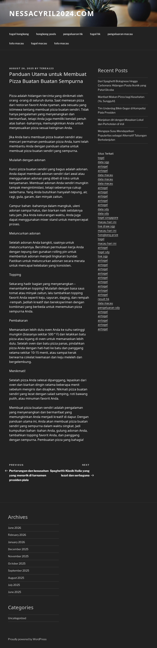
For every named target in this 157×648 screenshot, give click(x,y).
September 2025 (18, 570)
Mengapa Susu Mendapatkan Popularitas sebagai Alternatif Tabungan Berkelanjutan (122, 135)
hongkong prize (108, 235)
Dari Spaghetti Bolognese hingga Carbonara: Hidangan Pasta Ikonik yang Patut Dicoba (122, 85)
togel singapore (108, 217)
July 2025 (14, 584)
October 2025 (16, 563)
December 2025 (18, 549)
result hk (103, 299)
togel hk (95, 34)
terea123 (46, 68)
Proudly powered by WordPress (27, 639)
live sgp (103, 256)
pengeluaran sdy (109, 307)
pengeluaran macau (120, 34)
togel (101, 158)
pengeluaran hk (73, 34)
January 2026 (16, 542)
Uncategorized (17, 618)
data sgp (103, 162)
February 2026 (17, 534)
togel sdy (104, 252)
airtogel (103, 166)
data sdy (103, 209)
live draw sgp (106, 226)
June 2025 (14, 592)
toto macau (16, 43)
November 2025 (18, 556)
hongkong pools (46, 34)
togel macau (39, 43)
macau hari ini (107, 222)
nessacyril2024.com (51, 13)
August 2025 (16, 577)
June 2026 (14, 527)
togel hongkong (19, 34)
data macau (105, 175)
